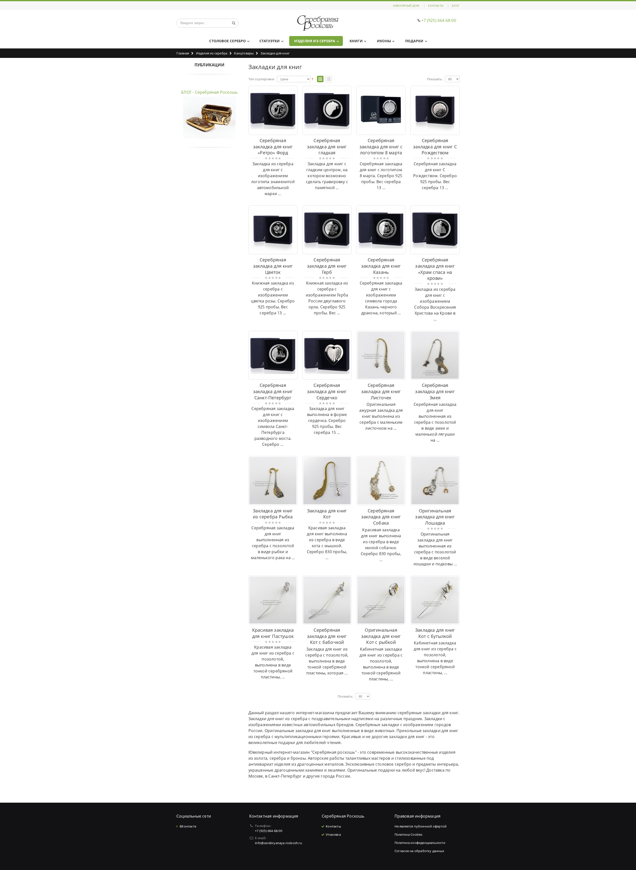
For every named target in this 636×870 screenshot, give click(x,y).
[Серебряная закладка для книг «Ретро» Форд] (273, 110)
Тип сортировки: (261, 79)
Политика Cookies (409, 834)
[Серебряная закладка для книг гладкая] (327, 110)
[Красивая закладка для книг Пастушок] (273, 600)
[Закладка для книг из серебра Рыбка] (273, 480)
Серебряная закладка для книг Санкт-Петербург (273, 391)
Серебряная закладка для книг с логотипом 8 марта (381, 146)
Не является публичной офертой (421, 826)
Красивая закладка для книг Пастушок (273, 633)
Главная (182, 53)
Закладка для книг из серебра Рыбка (273, 514)
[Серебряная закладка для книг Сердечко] (327, 355)
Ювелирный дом (406, 5)
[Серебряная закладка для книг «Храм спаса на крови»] (435, 229)
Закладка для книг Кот (327, 514)
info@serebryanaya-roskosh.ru (278, 843)
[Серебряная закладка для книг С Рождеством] (435, 110)
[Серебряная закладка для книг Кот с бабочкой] (327, 600)
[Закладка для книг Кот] (327, 480)
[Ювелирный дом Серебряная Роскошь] (318, 23)
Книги (356, 41)
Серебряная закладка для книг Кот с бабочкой (327, 636)
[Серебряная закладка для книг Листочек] (381, 355)
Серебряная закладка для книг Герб (327, 266)
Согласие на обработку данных (419, 851)
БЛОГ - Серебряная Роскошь (209, 92)
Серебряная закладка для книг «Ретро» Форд (273, 146)
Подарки (414, 41)
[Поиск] (233, 23)
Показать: (435, 79)
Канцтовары (244, 53)
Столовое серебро (227, 41)
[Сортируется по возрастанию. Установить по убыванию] (312, 79)
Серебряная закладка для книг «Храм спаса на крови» (435, 269)
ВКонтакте (188, 826)
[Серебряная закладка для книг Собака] (381, 480)
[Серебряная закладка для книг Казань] (381, 229)
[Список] (328, 79)
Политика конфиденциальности (420, 842)
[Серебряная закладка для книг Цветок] (273, 229)
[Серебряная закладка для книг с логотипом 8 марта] (381, 110)
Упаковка (333, 834)
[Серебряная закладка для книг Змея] (435, 355)
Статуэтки (269, 41)
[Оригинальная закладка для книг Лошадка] (435, 480)
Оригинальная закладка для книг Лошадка (435, 517)
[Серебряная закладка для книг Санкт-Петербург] (273, 355)
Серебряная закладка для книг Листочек (381, 391)
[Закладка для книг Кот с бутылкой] (435, 600)
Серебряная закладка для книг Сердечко (327, 391)
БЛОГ (456, 5)
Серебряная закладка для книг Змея (435, 391)
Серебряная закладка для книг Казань (381, 266)
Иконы (384, 41)
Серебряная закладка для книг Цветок (273, 266)
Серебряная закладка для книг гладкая (327, 146)
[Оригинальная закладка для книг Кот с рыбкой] (381, 600)
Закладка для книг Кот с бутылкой (435, 633)
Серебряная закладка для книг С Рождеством (435, 146)
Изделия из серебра (314, 41)
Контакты (435, 5)
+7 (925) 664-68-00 (438, 20)
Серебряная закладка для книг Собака (381, 517)
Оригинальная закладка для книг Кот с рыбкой (381, 636)
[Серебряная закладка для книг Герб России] (327, 229)
